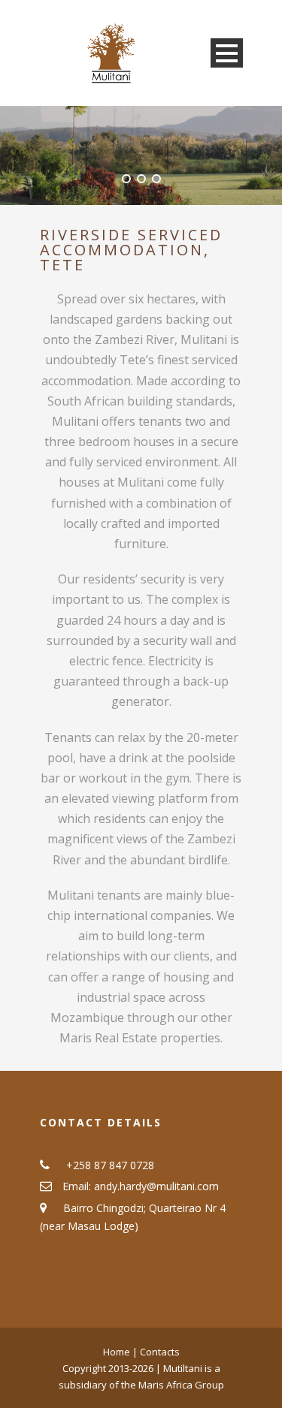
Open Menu (227, 53)
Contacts (160, 1351)
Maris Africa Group (181, 1384)
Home (117, 1351)
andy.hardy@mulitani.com (156, 1186)
